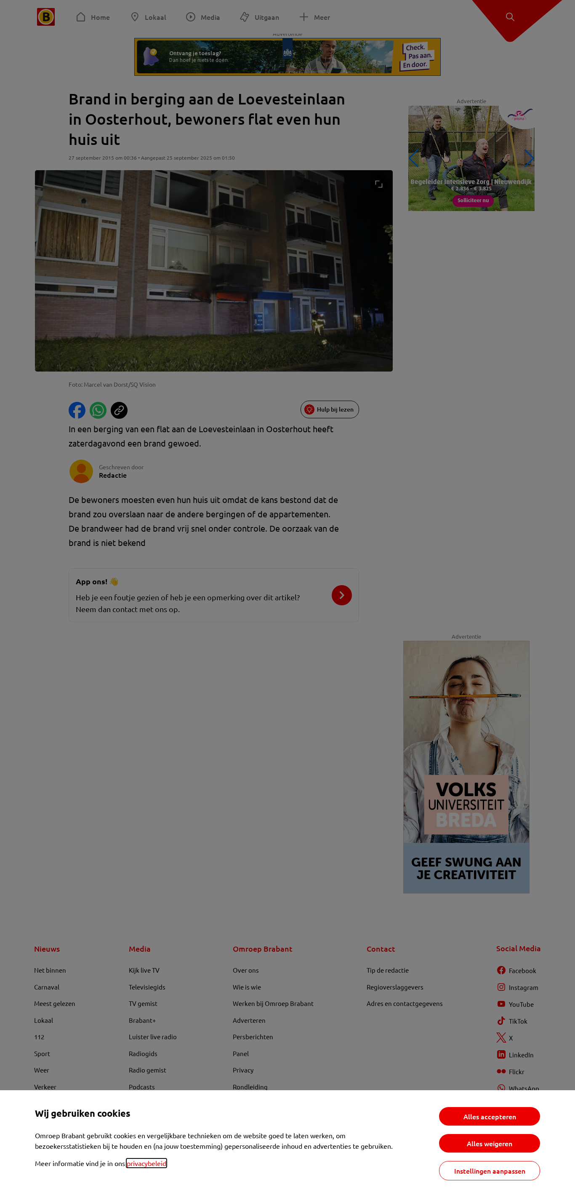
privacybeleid (146, 1163)
